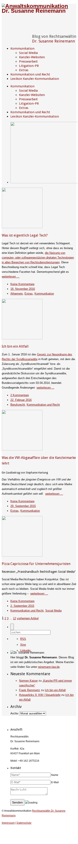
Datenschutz (24, 822)
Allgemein (16, 293)
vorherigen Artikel (28, 618)
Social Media (28, 53)
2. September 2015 (22, 605)
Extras (23, 70)
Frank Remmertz (29, 690)
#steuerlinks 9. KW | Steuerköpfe (39, 695)
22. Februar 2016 (21, 400)
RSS (23, 638)
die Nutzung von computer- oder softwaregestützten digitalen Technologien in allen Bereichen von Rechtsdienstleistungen (38, 257)
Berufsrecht (17, 404)
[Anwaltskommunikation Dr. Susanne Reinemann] (39, 11)
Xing (23, 644)
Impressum (8, 822)
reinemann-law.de (49, 666)
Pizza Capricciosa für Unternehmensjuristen (36, 564)
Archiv (14, 713)
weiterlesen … (11, 276)
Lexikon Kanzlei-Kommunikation (34, 79)
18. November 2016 (22, 288)
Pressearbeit (28, 61)
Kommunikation (22, 48)
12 (14, 618)
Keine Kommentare (22, 284)
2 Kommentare (19, 395)
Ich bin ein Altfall (15, 346)
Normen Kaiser (28, 680)
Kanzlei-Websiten (32, 57)
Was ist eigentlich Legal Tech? (25, 235)
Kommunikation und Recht (30, 74)
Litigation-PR (29, 66)
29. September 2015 (23, 506)
